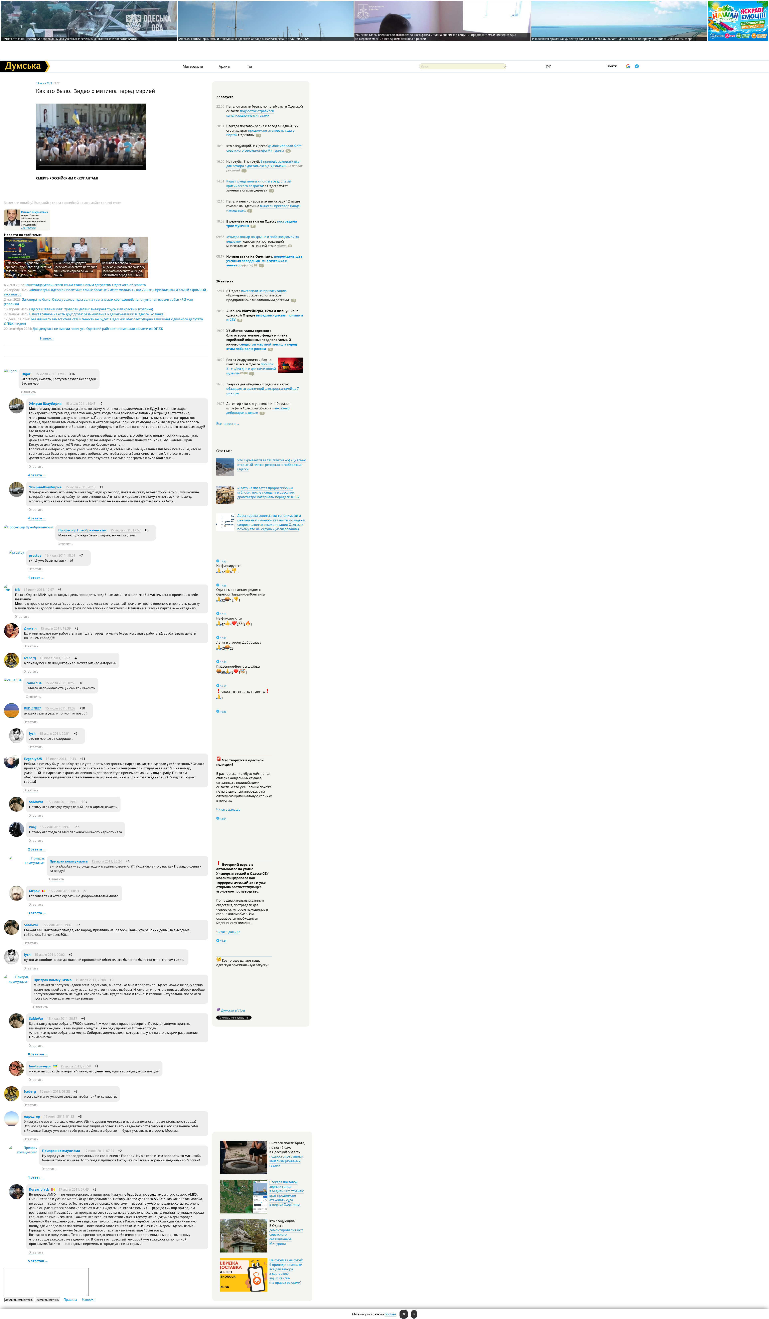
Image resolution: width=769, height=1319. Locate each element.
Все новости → (228, 423)
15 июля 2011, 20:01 (54, 733)
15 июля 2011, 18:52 (55, 658)
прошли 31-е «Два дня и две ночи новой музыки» (251, 368)
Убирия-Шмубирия (45, 403)
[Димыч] (11, 637)
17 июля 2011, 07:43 (73, 1189)
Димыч (30, 628)
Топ (250, 66)
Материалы (193, 66)
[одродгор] (11, 1125)
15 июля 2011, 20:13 (80, 487)
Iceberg (30, 658)
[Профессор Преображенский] (28, 527)
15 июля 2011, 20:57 (62, 1018)
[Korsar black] (16, 1198)
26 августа (225, 281)
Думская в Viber (233, 1010)
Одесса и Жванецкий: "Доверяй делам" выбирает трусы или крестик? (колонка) (91, 309)
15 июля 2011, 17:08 (50, 374)
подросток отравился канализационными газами (250, 113)
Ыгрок (34, 891)
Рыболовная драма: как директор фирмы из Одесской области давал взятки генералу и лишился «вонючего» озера (612, 39)
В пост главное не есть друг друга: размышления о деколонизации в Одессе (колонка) (96, 314)
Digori (26, 374)
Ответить (28, 392)
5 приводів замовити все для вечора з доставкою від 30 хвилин (262, 163)
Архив (224, 66)
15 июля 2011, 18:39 (55, 628)
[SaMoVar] (16, 810)
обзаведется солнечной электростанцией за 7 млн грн (262, 390)
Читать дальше (228, 809)
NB (17, 589)
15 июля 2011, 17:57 (125, 530)
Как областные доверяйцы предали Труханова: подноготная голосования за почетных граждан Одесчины (28, 269)
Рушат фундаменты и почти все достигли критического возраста (258, 183)
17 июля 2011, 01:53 (59, 1116)
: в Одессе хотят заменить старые (257, 188)
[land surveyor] (16, 1075)
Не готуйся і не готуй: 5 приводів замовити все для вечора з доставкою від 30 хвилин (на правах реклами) (286, 1271)
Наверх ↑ (47, 338)
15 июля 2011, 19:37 (60, 708)
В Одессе (233, 291)
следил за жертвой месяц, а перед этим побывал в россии (261, 346)
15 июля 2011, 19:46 (55, 827)
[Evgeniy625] (11, 767)
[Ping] (16, 835)
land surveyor (40, 1066)
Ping (32, 827)
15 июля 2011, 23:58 (75, 1066)
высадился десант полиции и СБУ (264, 317)
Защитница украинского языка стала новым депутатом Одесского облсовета (85, 285)
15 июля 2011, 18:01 (60, 555)
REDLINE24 (32, 708)
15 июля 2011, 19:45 (80, 403)
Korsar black (39, 1189)
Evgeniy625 (33, 759)
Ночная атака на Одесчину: (250, 256)
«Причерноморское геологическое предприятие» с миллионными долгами (258, 297)
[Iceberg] (11, 666)
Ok (404, 1314)
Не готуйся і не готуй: (243, 161)
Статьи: (224, 450)
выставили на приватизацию (264, 291)
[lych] (16, 742)
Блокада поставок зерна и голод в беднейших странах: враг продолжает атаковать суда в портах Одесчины (286, 1193)
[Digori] (10, 371)
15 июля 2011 (44, 83)
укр (548, 66)
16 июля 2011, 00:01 (64, 891)
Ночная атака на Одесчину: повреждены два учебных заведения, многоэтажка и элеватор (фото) (69, 39)
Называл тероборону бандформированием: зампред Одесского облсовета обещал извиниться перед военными (123, 269)
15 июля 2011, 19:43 (61, 759)
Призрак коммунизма (69, 861)
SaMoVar (36, 802)
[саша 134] (12, 680)
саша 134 (33, 683)
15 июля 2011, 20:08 (90, 980)
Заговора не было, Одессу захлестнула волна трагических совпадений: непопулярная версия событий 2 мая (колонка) (98, 301)
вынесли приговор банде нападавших (263, 208)
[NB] (7, 590)
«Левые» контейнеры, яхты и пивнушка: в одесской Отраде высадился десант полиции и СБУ (244, 39)
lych (32, 733)
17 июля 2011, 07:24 (99, 1151)
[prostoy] (16, 552)
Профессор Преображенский (82, 530)
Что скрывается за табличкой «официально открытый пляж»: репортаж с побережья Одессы (271, 464)
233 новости (28, 227)
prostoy (35, 555)
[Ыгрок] (16, 899)
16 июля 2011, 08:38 (55, 1091)
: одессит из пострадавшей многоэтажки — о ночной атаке (257, 243)
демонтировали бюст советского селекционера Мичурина (264, 148)
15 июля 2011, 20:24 (107, 861)
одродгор (32, 1116)
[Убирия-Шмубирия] (16, 412)
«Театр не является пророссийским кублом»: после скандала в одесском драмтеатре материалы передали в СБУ (268, 492)
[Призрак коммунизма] (27, 863)
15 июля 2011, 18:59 (60, 683)
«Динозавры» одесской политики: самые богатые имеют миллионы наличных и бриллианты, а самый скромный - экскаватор (106, 292)
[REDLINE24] (11, 717)
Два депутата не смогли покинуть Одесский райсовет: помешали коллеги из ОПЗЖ (98, 328)
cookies (390, 1314)
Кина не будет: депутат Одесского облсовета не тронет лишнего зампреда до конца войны (75, 269)
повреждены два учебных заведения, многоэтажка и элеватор (264, 261)
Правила (70, 1299)
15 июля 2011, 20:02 (49, 954)
